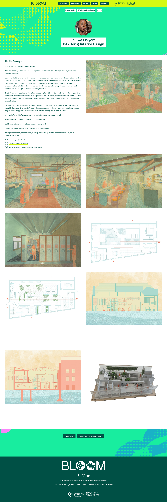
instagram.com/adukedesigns (18, 143)
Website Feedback (81, 485)
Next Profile (69, 436)
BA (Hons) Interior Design (86, 10)
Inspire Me (104, 3)
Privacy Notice (69, 485)
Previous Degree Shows (96, 485)
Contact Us (109, 485)
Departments (75, 3)
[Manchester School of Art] (92, 496)
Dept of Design (70, 10)
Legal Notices (58, 485)
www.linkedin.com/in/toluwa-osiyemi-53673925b (25, 147)
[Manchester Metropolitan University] (76, 496)
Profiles (94, 3)
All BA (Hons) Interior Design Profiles (90, 436)
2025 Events (63, 3)
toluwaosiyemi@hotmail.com (18, 140)
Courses (85, 3)
